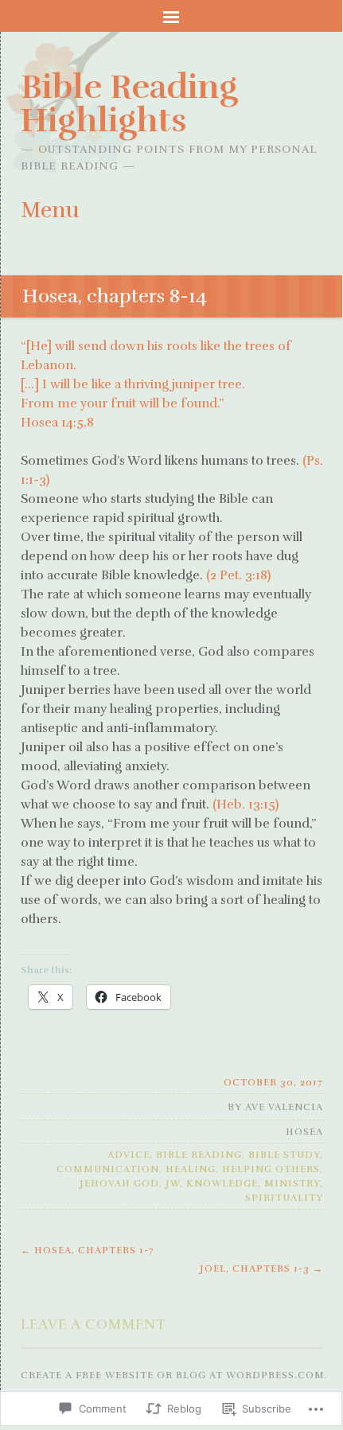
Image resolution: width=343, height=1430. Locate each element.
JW (173, 1183)
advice (128, 1154)
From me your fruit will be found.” (122, 403)
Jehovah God (119, 1183)
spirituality (284, 1197)
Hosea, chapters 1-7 (87, 1250)
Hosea (304, 1131)
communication (108, 1169)
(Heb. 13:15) (245, 804)
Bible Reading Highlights (129, 103)
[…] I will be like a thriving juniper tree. (133, 384)
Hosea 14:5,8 (57, 423)
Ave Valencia (284, 1106)
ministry (292, 1183)
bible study (284, 1154)
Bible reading (199, 1154)
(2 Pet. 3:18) (238, 575)
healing (191, 1169)
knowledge (222, 1183)
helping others (271, 1169)
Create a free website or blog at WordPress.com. (174, 1375)
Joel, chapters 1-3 (261, 1268)
